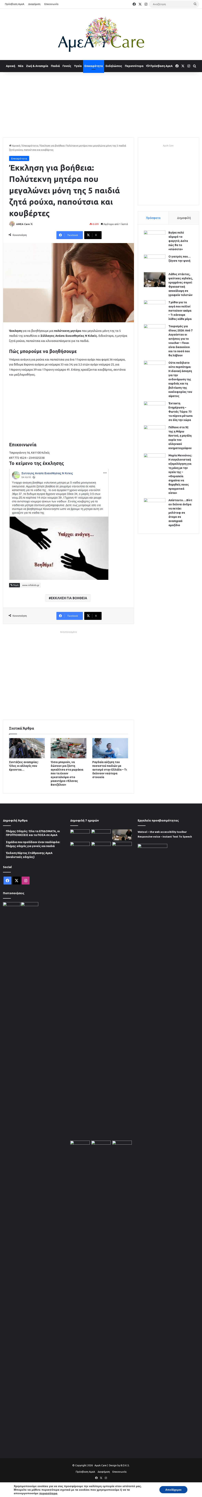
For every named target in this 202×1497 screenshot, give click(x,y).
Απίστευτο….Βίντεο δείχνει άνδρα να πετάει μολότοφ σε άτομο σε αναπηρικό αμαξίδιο (180, 513)
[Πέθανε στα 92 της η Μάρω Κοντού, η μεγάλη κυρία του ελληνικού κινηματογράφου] (155, 432)
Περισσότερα (134, 66)
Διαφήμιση (34, 4)
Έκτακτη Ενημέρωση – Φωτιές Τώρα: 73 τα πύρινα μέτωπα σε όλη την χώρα (180, 412)
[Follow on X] (31, 224)
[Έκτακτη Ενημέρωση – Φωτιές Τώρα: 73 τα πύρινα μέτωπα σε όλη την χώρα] (155, 408)
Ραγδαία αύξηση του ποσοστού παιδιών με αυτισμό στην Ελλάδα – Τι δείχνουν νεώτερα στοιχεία (109, 769)
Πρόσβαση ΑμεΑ (14, 4)
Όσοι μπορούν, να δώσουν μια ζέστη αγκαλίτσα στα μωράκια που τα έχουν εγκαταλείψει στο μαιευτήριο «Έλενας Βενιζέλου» (67, 773)
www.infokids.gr (30, 585)
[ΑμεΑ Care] (101, 34)
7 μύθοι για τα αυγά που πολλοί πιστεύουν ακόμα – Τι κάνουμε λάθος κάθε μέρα (180, 311)
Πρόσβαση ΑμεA (161, 66)
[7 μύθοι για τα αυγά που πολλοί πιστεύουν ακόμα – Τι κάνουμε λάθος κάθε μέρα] (155, 307)
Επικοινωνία (51, 4)
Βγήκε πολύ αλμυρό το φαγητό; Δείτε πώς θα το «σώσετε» (178, 241)
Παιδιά (55, 66)
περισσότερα (48, 1493)
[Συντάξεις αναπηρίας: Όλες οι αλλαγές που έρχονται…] (27, 748)
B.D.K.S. (125, 1465)
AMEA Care (23, 224)
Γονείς (67, 66)
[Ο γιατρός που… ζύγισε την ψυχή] (155, 262)
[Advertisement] (101, 104)
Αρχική (10, 66)
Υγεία (78, 66)
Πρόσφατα (153, 217)
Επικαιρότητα (93, 66)
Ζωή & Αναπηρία (37, 66)
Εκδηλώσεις (114, 66)
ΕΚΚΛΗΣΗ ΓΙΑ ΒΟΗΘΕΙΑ (69, 598)
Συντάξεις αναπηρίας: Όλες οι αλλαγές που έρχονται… (23, 765)
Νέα (20, 66)
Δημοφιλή (184, 217)
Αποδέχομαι (173, 1489)
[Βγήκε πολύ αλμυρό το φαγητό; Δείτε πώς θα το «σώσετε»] (155, 238)
